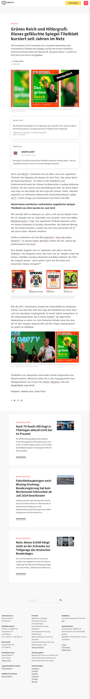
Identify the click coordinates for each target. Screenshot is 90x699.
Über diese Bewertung (28, 155)
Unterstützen (73, 3)
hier (63, 621)
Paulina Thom (18, 61)
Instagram (35, 668)
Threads (35, 679)
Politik (14, 23)
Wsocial (34, 682)
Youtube (35, 674)
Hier (33, 655)
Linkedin (35, 671)
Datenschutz (66, 650)
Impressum (66, 647)
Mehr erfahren (7, 676)
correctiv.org (8, 3)
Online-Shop (6, 660)
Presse (64, 645)
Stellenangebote (38, 647)
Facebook (35, 676)
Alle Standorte (7, 668)
